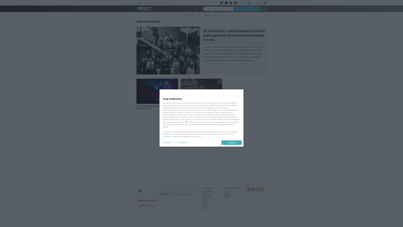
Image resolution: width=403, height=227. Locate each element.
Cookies (175, 136)
